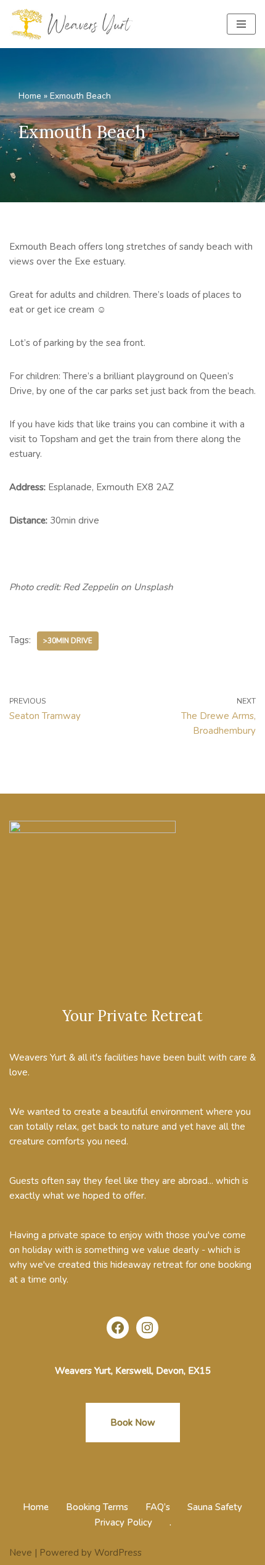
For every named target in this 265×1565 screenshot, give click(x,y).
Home (29, 96)
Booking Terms (97, 1507)
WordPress (118, 1553)
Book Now (132, 1422)
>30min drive (67, 641)
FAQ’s (157, 1507)
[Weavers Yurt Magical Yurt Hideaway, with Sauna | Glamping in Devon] (74, 24)
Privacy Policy (123, 1522)
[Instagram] (147, 1327)
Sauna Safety (214, 1507)
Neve (20, 1553)
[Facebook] (118, 1327)
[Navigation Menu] (241, 24)
